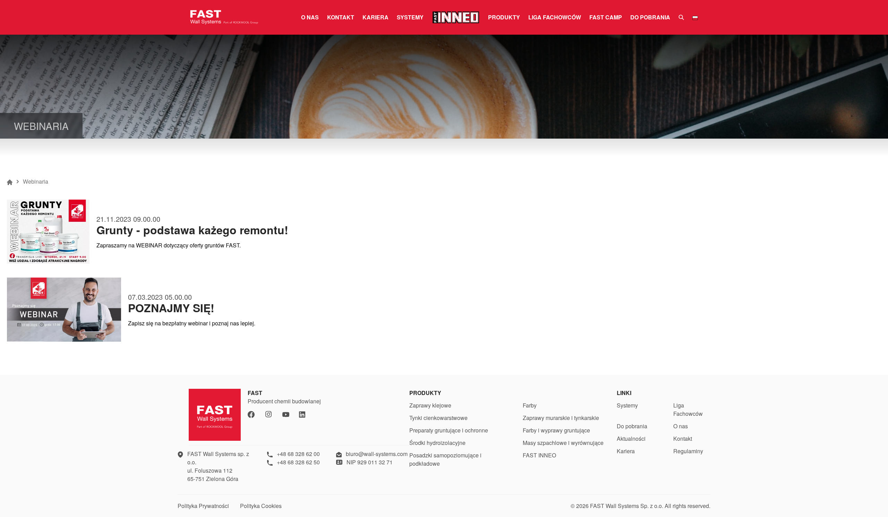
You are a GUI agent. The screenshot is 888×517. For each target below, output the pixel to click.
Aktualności (631, 438)
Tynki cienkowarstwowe (438, 418)
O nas (310, 17)
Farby (530, 405)
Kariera (375, 17)
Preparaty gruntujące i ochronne (448, 430)
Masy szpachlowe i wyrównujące (563, 443)
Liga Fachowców (688, 409)
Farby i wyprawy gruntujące (556, 430)
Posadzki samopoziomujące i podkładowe (445, 459)
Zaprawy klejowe (430, 405)
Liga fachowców (554, 17)
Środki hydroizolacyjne (437, 443)
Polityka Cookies (261, 506)
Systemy (410, 17)
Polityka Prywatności (203, 506)
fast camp (605, 17)
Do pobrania (650, 17)
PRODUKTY (425, 393)
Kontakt (340, 17)
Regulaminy (688, 451)
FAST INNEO (539, 455)
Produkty (504, 17)
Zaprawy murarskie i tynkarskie (561, 418)
